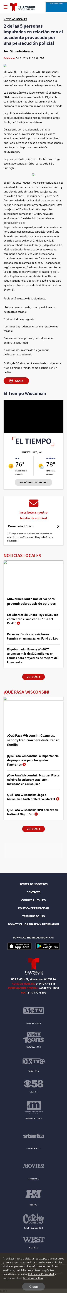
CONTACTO (33, 892)
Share (18, 381)
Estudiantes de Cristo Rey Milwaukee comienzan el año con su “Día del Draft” (32, 619)
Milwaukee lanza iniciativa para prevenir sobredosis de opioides (31, 601)
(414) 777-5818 (46, 984)
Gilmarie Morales (22, 51)
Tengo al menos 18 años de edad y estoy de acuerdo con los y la (30, 537)
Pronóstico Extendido (33, 482)
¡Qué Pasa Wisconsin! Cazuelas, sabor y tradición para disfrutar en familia (33, 740)
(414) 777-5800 (49, 988)
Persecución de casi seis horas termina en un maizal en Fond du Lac (32, 636)
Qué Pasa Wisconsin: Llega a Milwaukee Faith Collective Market (31, 797)
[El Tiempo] (33, 445)
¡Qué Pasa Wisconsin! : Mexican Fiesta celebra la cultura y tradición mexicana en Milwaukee (33, 779)
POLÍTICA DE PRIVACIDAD (33, 908)
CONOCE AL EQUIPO (33, 900)
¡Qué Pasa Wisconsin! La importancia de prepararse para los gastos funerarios (33, 760)
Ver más (33, 677)
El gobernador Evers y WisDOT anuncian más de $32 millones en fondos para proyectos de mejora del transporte (32, 655)
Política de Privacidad (41, 1274)
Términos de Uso (31, 537)
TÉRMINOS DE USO (33, 916)
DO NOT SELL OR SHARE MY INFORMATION (33, 924)
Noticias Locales (15, 19)
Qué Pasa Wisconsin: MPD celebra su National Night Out (32, 812)
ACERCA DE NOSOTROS (33, 884)
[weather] (11, 466)
